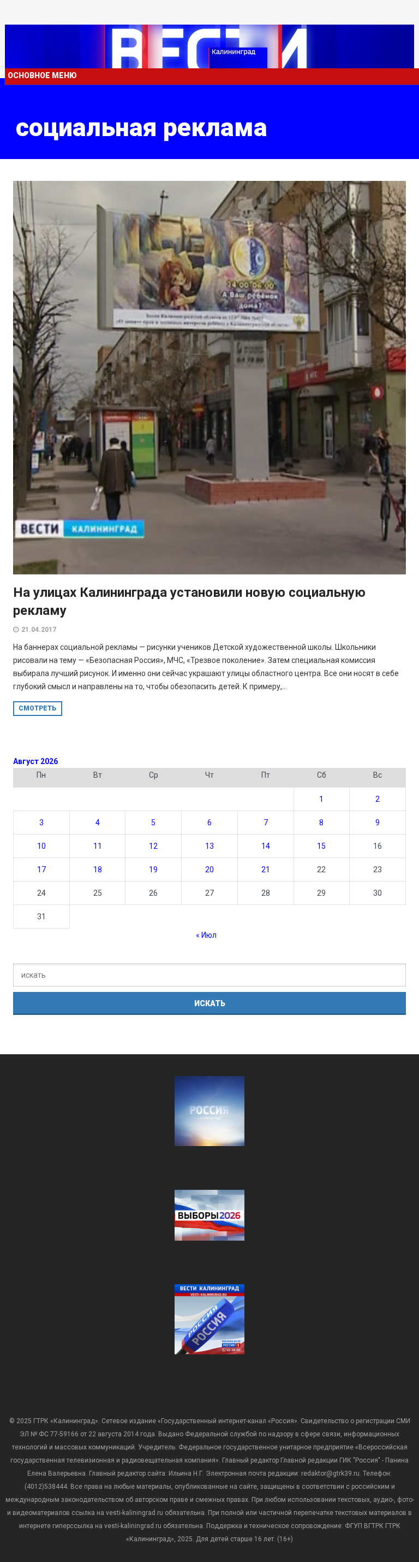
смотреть (38, 708)
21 (265, 869)
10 (41, 846)
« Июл (206, 935)
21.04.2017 (38, 629)
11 (97, 846)
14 (265, 846)
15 (321, 846)
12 (153, 846)
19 (153, 869)
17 (41, 869)
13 (209, 846)
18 (97, 869)
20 (209, 869)
